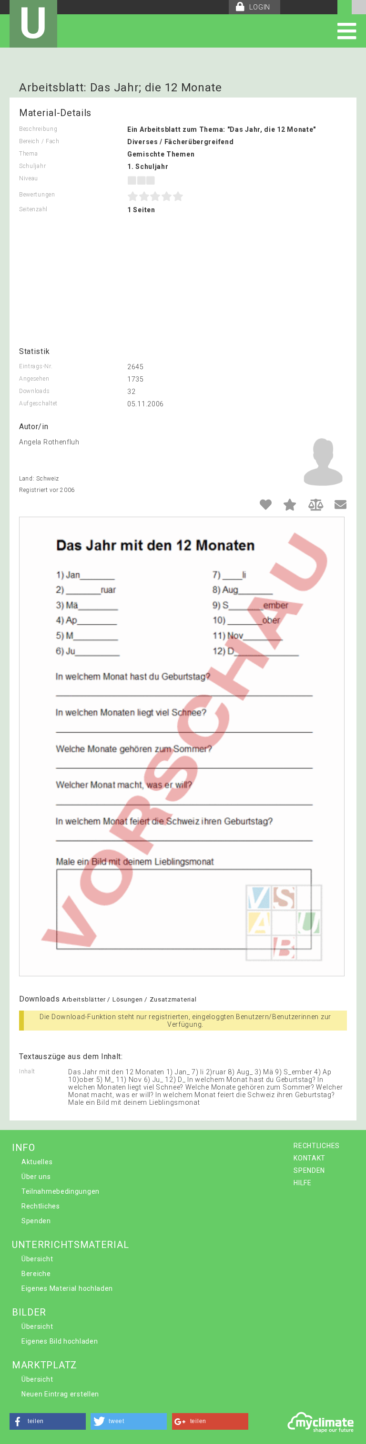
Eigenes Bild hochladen (59, 1341)
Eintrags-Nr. (35, 366)
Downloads (34, 391)
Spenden (36, 1221)
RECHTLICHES (317, 1145)
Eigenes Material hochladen (67, 1288)
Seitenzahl (33, 209)
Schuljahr (32, 166)
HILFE (303, 1183)
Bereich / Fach (39, 141)
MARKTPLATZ (44, 1365)
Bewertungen (37, 194)
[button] (48, 1421)
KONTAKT (309, 1158)
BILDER (29, 1312)
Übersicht (37, 1259)
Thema (28, 153)
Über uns (36, 1176)
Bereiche (36, 1273)
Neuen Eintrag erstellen (60, 1394)
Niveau (28, 178)
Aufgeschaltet (38, 403)
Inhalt (27, 1071)
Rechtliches (40, 1206)
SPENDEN (309, 1170)
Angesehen (34, 378)
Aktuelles (36, 1162)
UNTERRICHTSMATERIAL (70, 1244)
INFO (23, 1147)
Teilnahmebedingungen (60, 1191)
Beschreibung (38, 129)
